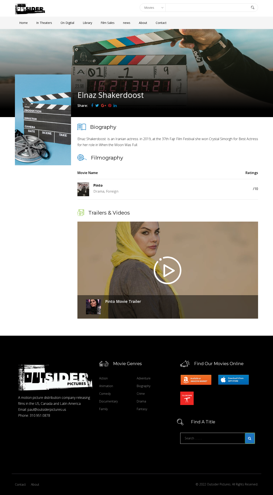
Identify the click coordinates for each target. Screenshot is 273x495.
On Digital (67, 23)
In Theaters (44, 23)
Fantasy (142, 409)
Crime (141, 394)
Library (87, 23)
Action (103, 378)
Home (23, 23)
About (143, 23)
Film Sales (108, 23)
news (126, 23)
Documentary (108, 401)
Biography (143, 386)
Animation (106, 386)
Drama (141, 401)
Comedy (105, 394)
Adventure (144, 378)
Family (103, 409)
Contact (161, 23)
